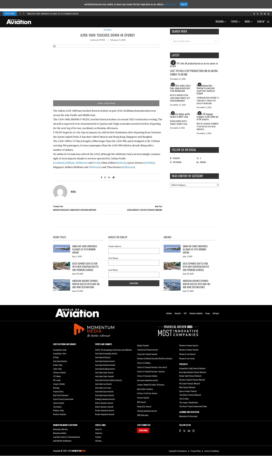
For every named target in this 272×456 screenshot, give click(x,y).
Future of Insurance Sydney (147, 375)
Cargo (207, 313)
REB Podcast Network (187, 387)
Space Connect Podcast (188, 391)
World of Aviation (59, 414)
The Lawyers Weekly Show (188, 402)
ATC (185, 313)
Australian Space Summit (104, 395)
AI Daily (56, 357)
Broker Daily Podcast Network (190, 375)
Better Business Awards (104, 402)
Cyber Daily (57, 368)
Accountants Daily (59, 349)
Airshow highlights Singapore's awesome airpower (74, 209)
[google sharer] (109, 177)
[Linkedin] (189, 430)
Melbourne (82, 162)
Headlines (108, 30)
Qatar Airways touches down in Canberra (144, 209)
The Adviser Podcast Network (190, 394)
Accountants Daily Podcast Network (192, 368)
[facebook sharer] (101, 177)
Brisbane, (70, 162)
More (247, 21)
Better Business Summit (104, 406)
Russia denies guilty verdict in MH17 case (178, 122)
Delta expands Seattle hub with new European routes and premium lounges (85, 267)
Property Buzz (58, 391)
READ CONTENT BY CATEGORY (187, 176)
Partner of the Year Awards (147, 393)
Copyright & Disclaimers (178, 450)
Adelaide (149, 162)
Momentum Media (59, 433)
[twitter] (258, 13)
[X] (184, 430)
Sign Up (260, 21)
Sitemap (98, 440)
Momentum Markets (60, 429)
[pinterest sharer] (114, 177)
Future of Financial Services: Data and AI (152, 367)
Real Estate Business (61, 395)
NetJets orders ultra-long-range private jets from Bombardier (180, 98)
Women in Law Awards (187, 353)
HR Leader (57, 380)
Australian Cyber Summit (104, 376)
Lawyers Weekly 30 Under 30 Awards (150, 384)
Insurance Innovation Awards (147, 380)
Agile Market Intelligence (62, 440)
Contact (98, 436)
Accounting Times (59, 353)
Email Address (114, 246)
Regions (220, 21)
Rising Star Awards (144, 406)
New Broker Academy (145, 388)
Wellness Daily (58, 410)
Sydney (121, 162)
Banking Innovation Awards (105, 399)
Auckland (59, 162)
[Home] (77, 313)
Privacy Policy (196, 450)
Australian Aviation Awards (105, 361)
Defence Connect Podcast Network (192, 379)
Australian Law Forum (103, 387)
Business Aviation (196, 313)
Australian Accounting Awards (106, 353)
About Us (98, 429)
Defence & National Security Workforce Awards (154, 358)
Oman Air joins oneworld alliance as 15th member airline (52, 13)
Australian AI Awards (102, 357)
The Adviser (57, 406)
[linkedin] (265, 13)
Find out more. (170, 4)
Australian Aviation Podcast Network (192, 372)
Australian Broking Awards (105, 368)
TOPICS (234, 21)
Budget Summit (143, 345)
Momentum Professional (188, 416)
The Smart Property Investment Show (193, 406)
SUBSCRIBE (143, 430)
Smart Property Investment (63, 399)
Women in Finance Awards (188, 345)
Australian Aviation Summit (105, 364)
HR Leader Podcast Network (189, 383)
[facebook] (254, 13)
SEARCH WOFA (179, 31)
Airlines (169, 313)
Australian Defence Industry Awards (108, 380)
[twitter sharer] (105, 177)
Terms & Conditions (211, 450)
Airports (178, 313)
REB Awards (141, 401)
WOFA (102, 40)
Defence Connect (59, 372)
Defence (216, 313)
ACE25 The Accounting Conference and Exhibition (113, 349)
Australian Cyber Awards (104, 372)
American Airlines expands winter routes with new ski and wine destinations (86, 284)
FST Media (57, 376)
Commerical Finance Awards (147, 349)
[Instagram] (193, 430)
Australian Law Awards (103, 383)
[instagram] (261, 13)
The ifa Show (184, 398)
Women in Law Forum (187, 358)
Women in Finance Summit (188, 349)
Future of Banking (143, 362)
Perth (96, 162)
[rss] (268, 13)
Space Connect (58, 402)
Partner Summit (143, 397)
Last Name (113, 270)
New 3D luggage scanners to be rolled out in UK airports (207, 126)
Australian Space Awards (104, 391)
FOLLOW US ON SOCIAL (184, 150)
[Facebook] (180, 430)
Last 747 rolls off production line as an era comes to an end (194, 72)
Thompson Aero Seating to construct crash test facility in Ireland (208, 100)
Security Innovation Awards (147, 410)
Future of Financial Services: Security (150, 371)
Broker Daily (57, 364)
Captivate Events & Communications (66, 436)
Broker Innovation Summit (104, 414)
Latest (176, 55)
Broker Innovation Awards (104, 410)
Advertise (98, 433)
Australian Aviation (60, 361)
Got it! (184, 4)
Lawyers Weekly (59, 383)
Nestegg (56, 387)
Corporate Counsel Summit (147, 353)
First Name (113, 258)
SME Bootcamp (142, 415)
